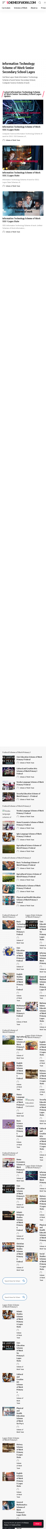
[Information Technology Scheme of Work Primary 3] (32, 1175)
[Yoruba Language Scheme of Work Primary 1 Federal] (8, 785)
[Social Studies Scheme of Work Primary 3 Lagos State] (32, 1257)
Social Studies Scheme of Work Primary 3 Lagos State (43, 1261)
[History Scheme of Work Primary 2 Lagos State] (32, 1074)
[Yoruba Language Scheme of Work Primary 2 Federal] (8, 814)
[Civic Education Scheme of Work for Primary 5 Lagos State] (8, 1346)
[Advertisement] (23, 34)
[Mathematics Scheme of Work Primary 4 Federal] (8, 1009)
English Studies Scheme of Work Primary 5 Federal (20, 1070)
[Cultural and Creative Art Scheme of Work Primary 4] (8, 1377)
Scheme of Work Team (13, 140)
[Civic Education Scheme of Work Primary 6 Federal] (8, 1189)
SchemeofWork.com (21, 2)
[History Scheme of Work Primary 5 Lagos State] (8, 1447)
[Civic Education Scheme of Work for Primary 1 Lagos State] (32, 924)
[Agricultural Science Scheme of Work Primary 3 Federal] (8, 877)
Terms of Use (15, 1525)
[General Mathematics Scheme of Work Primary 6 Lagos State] (8, 1505)
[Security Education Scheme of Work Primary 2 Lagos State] (32, 1102)
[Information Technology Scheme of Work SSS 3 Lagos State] (23, 112)
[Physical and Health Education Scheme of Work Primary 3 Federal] (8, 900)
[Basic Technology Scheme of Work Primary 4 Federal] (8, 924)
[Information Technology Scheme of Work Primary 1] (32, 956)
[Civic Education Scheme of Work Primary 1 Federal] (8, 760)
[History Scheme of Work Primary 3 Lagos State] (32, 1199)
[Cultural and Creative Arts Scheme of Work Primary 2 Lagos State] (32, 1131)
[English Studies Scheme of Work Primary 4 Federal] (8, 977)
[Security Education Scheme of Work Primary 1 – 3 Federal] (8, 796)
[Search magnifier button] (23, 1280)
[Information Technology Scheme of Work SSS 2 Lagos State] (23, 158)
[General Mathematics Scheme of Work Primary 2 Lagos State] (32, 980)
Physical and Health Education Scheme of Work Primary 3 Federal (29, 899)
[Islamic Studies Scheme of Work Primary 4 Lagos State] (8, 1314)
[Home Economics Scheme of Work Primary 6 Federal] (8, 1162)
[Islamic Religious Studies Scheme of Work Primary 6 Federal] (8, 1215)
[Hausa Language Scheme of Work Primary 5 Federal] (8, 1097)
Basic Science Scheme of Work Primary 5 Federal (20, 1128)
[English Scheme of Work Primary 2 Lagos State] (32, 1045)
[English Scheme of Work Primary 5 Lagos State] (8, 1476)
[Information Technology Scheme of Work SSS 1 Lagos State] (23, 203)
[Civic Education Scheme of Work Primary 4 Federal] (8, 951)
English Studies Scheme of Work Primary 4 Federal (20, 982)
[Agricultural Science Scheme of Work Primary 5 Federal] (8, 1040)
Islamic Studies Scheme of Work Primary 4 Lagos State (20, 1319)
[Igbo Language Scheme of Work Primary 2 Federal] (8, 837)
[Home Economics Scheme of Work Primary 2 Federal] (8, 825)
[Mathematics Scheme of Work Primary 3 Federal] (8, 888)
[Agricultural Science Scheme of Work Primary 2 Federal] (8, 848)
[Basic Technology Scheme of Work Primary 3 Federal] (8, 865)
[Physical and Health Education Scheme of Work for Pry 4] (8, 1411)
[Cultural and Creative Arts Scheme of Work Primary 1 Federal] (8, 771)
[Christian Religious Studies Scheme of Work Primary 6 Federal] (8, 1247)
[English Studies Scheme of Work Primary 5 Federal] (8, 1066)
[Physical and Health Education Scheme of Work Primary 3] (32, 1228)
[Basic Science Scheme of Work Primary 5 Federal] (8, 1124)
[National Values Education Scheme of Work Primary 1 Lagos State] (32, 1006)
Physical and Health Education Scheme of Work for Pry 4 (21, 1416)
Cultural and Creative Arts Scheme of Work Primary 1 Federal (27, 771)
